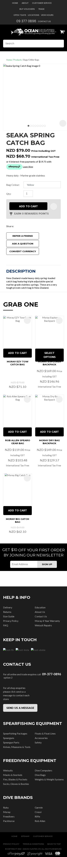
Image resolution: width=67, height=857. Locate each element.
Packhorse (8, 820)
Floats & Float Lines (45, 733)
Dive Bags (40, 774)
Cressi (38, 811)
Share (9, 226)
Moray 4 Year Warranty (47, 620)
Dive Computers (43, 770)
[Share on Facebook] (15, 226)
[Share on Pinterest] (29, 226)
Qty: (8, 193)
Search (60, 43)
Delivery (7, 607)
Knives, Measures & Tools (16, 746)
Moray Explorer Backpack (49, 363)
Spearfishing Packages (15, 733)
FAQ (5, 625)
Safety (38, 742)
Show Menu (5, 32)
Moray (6, 811)
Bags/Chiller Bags (31, 60)
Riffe (37, 816)
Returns (7, 611)
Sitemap (25, 836)
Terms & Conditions (33, 844)
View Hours (47, 15)
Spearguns (8, 737)
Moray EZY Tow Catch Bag (17, 363)
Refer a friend (22, 235)
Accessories (41, 737)
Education (40, 607)
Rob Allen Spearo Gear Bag (17, 442)
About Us (40, 611)
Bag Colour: (13, 184)
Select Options (49, 355)
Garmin (39, 807)
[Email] (24, 226)
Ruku (6, 807)
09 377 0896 (26, 21)
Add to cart (28, 206)
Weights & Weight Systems (49, 779)
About (25, 3)
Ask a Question (22, 243)
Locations (33, 15)
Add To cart (17, 353)
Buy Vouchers (27, 9)
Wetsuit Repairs (43, 625)
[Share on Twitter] (20, 226)
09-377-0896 (51, 674)
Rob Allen (40, 820)
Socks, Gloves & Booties (16, 783)
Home (15, 3)
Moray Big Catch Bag (17, 520)
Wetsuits (8, 770)
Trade (41, 9)
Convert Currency (22, 251)
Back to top (54, 844)
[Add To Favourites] (53, 206)
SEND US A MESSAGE (20, 707)
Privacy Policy (10, 620)
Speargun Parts (11, 742)
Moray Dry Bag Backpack (49, 442)
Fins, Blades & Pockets (15, 779)
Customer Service (42, 3)
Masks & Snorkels (12, 774)
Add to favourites (27, 320)
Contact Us (44, 21)
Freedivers (8, 816)
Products (17, 60)
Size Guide (8, 616)
